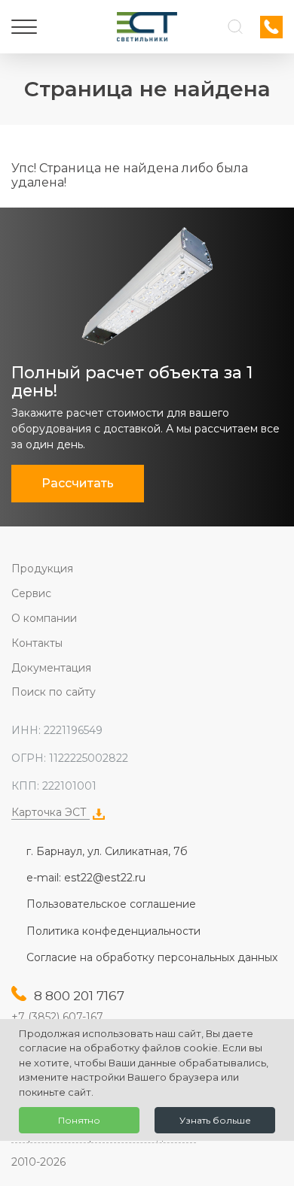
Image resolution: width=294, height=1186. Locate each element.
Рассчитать (77, 483)
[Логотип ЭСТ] (147, 26)
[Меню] (24, 27)
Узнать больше (215, 1120)
